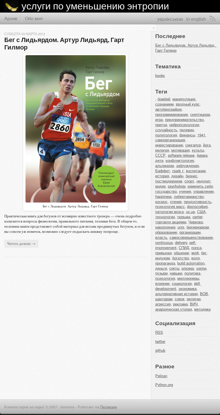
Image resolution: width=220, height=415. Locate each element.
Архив (10, 18)
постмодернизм (168, 181)
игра (159, 119)
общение (181, 252)
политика (192, 273)
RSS (212, 19)
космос (161, 201)
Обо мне (34, 18)
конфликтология (180, 160)
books (160, 75)
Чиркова (195, 222)
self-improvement (175, 245)
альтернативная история (176, 293)
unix (181, 227)
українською (170, 19)
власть (161, 237)
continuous (164, 242)
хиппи (201, 268)
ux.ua (190, 211)
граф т (178, 170)
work (195, 252)
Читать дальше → (21, 243)
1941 (201, 135)
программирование (171, 114)
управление (203, 191)
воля (195, 258)
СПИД (184, 247)
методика (202, 309)
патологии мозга (169, 211)
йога (207, 145)
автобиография (168, 109)
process (188, 268)
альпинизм (164, 165)
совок (179, 298)
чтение (176, 201)
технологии (165, 216)
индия (160, 186)
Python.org (164, 384)
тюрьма (183, 216)
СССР (160, 155)
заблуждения (187, 165)
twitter (160, 341)
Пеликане (108, 407)
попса (196, 247)
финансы (187, 135)
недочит (204, 181)
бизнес (191, 175)
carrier (197, 216)
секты (174, 268)
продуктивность (197, 201)
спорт (189, 181)
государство (166, 191)
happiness (163, 196)
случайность (166, 129)
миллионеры (188, 278)
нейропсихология (184, 124)
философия (197, 206)
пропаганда (165, 263)
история (162, 175)
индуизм (162, 258)
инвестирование (169, 145)
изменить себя (200, 186)
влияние (162, 283)
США (201, 211)
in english (196, 19)
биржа (202, 155)
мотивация (180, 150)
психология (165, 278)
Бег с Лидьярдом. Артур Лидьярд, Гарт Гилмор (65, 43)
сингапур (193, 145)
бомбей (164, 99)
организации (190, 232)
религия (162, 150)
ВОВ (204, 293)
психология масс (170, 206)
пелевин (187, 129)
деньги (161, 268)
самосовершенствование (191, 237)
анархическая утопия (173, 309)
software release (181, 155)
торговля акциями (170, 222)
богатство (180, 258)
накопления (165, 227)
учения (185, 191)
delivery (181, 242)
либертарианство (189, 196)
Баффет (162, 170)
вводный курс (188, 104)
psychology (176, 186)
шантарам (163, 298)
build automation (191, 263)
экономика (187, 288)
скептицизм (200, 114)
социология (182, 283)
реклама (180, 304)
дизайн (177, 175)
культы (198, 150)
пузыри (161, 273)
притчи (161, 124)
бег (204, 252)
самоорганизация (170, 139)
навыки (176, 273)
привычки (163, 252)
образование (166, 232)
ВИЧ (194, 304)
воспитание (196, 170)
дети (159, 160)
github (160, 350)
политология (166, 135)
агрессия (163, 304)
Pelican (161, 375)
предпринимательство (184, 119)
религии (194, 298)
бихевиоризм (197, 227)
